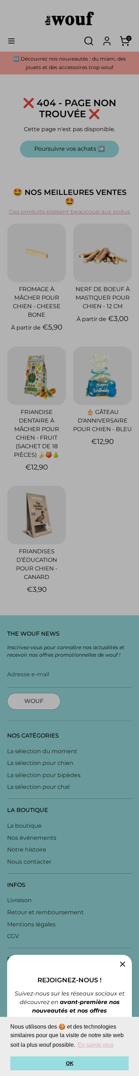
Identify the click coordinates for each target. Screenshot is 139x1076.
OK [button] (69, 1063)
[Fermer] (122, 964)
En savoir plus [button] (96, 1045)
